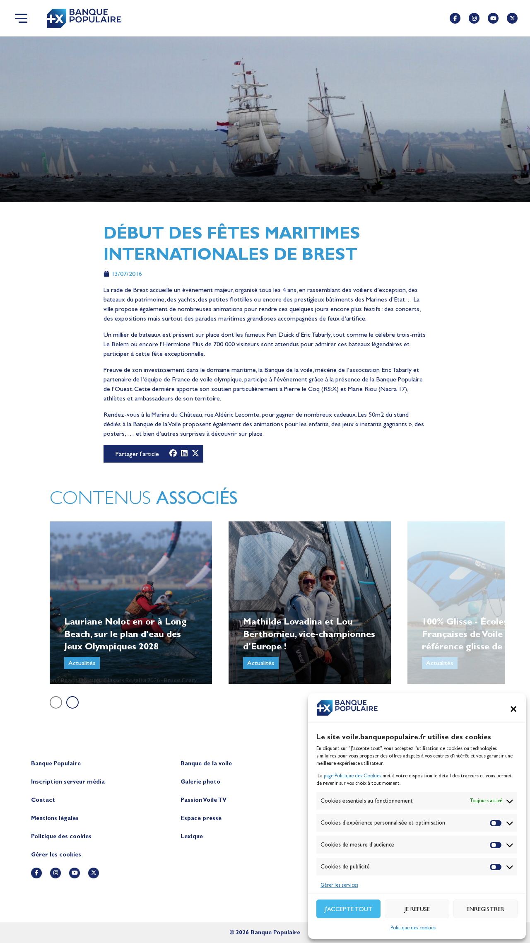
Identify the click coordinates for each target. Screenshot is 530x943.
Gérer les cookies (56, 854)
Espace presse (201, 818)
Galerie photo (200, 781)
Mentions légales (55, 818)
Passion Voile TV (203, 799)
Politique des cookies (413, 928)
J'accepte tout (349, 909)
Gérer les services (339, 885)
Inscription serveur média (68, 781)
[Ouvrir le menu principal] (21, 18)
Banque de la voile (206, 763)
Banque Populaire (56, 763)
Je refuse (417, 909)
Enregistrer (485, 909)
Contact (43, 799)
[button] (513, 709)
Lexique (192, 836)
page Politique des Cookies (352, 776)
